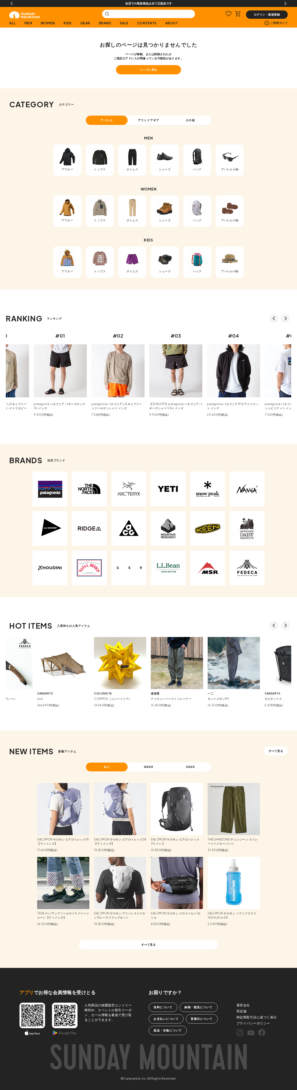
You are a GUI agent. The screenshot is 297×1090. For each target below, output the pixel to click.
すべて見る (276, 751)
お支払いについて (166, 1018)
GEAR (85, 23)
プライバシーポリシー (253, 1023)
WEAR (148, 767)
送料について (163, 1007)
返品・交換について (168, 1030)
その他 (190, 120)
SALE (124, 23)
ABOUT (171, 23)
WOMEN (48, 23)
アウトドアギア (148, 120)
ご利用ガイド (279, 23)
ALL (12, 23)
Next (285, 3)
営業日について (202, 1018)
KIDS (68, 23)
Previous (11, 3)
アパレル (107, 120)
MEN (28, 23)
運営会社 (243, 1005)
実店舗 (241, 1011)
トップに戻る (148, 69)
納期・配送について (198, 1007)
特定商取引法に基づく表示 (256, 1017)
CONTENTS (147, 23)
